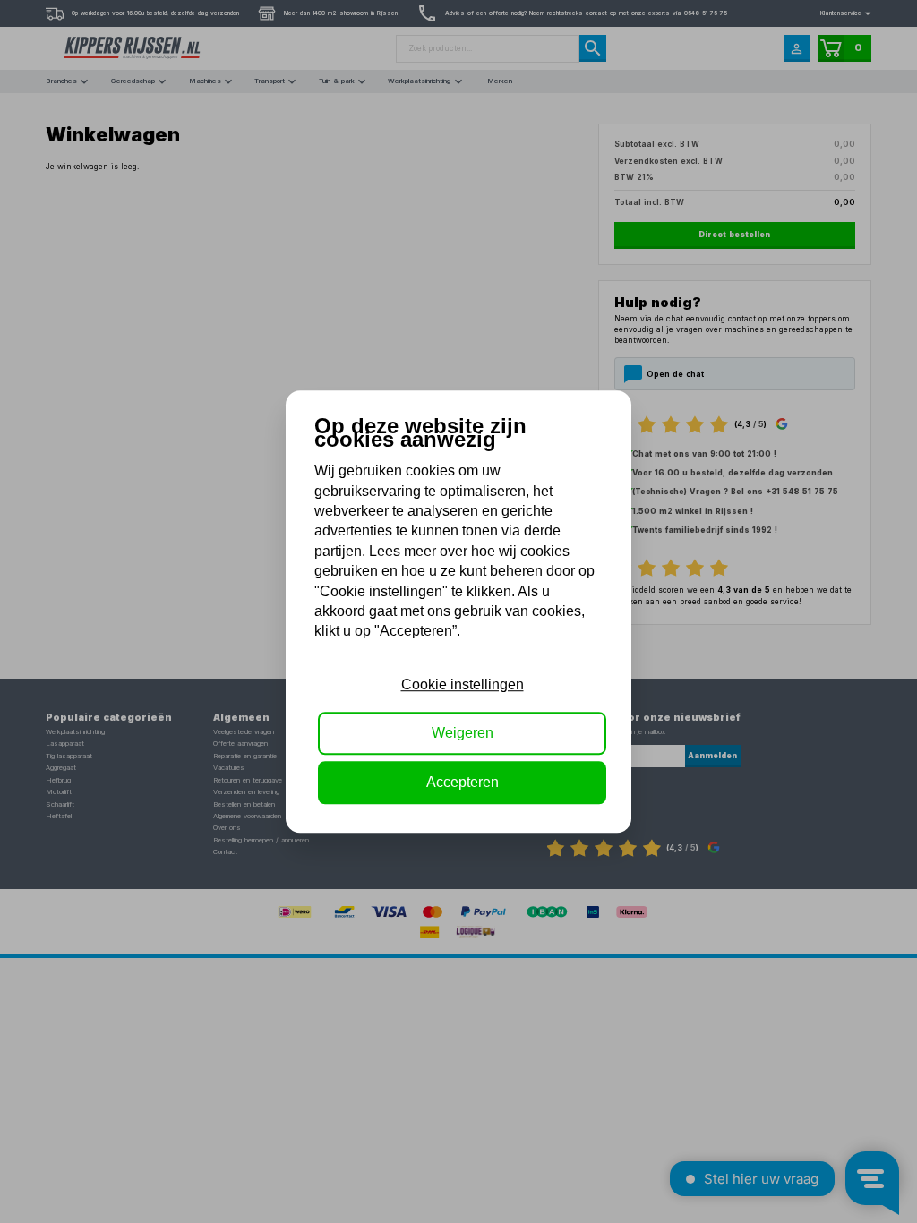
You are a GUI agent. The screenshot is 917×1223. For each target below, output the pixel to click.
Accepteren (462, 782)
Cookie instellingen (462, 684)
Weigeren (462, 732)
